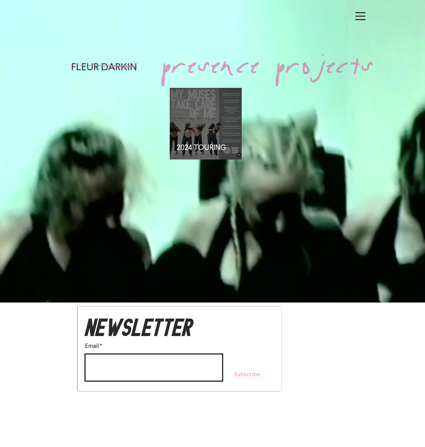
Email (92, 346)
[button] (359, 15)
